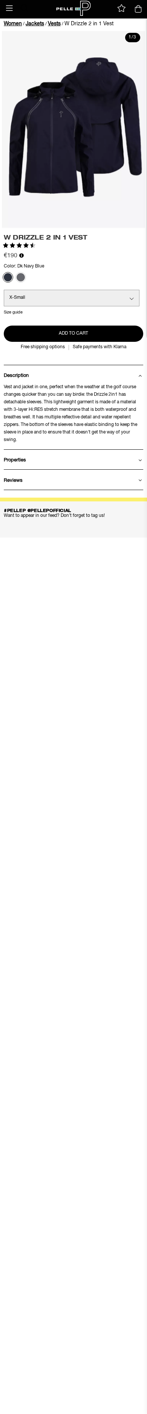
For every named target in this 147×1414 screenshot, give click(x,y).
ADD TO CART (73, 333)
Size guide (13, 312)
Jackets (35, 23)
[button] (9, 8)
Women (13, 23)
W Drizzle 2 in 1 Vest (88, 23)
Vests (54, 23)
